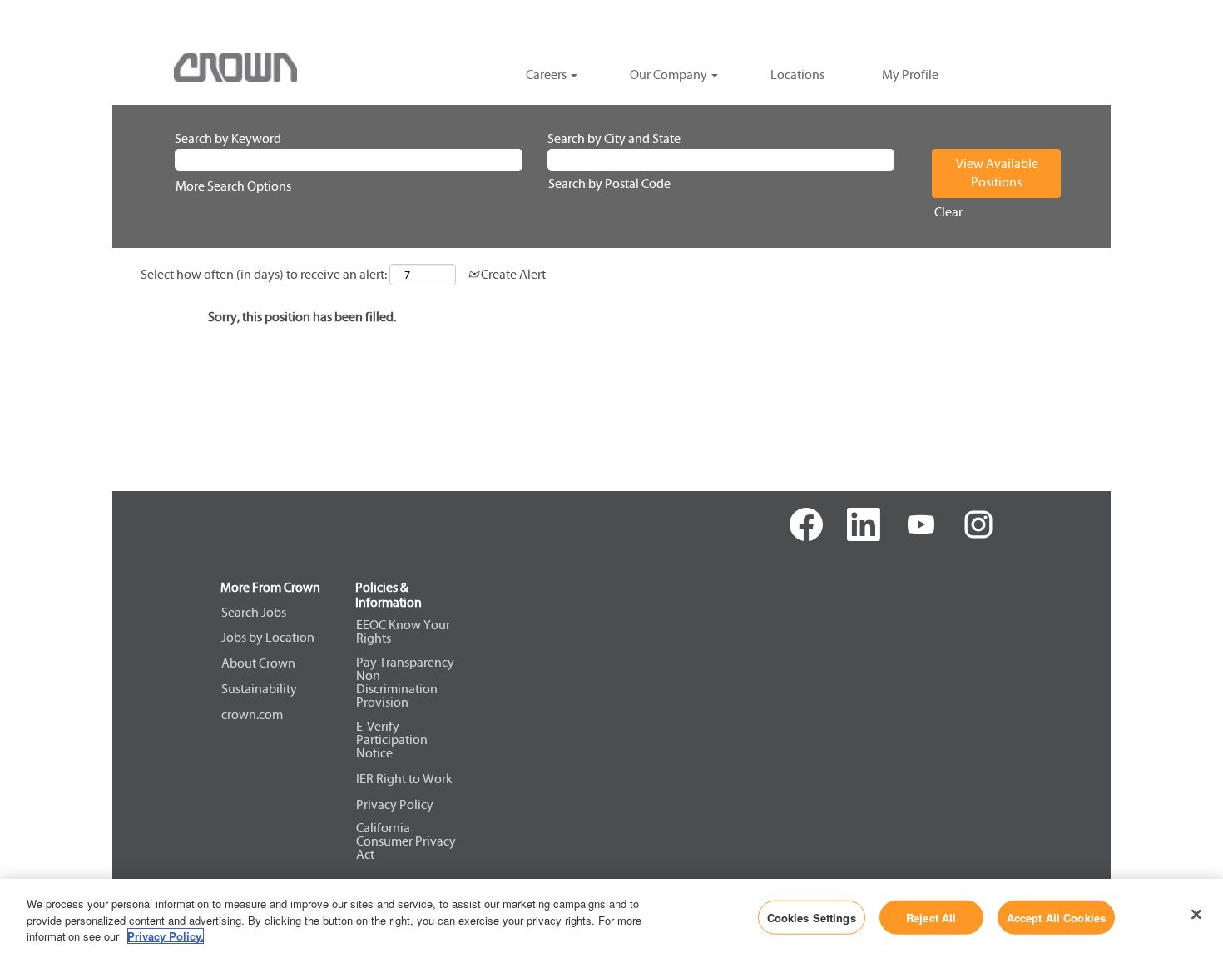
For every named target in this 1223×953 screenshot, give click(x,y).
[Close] (1196, 914)
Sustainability (259, 689)
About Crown (258, 663)
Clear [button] (948, 212)
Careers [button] (547, 74)
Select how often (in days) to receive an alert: (264, 274)
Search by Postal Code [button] (609, 183)
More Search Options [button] (233, 186)
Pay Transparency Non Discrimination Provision (405, 682)
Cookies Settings (811, 917)
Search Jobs (253, 612)
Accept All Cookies (1056, 917)
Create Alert (512, 274)
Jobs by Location (267, 637)
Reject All (931, 917)
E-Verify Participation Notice (392, 740)
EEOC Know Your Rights (403, 632)
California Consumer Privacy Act (406, 841)
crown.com (252, 714)
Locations (797, 74)
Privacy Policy (394, 804)
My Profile (910, 74)
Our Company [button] (670, 74)
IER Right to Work (404, 779)
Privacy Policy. (165, 936)
